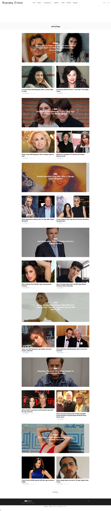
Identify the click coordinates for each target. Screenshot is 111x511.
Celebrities (56, 2)
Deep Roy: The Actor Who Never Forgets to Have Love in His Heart (55, 372)
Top (88, 500)
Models (63, 2)
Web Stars (55, 434)
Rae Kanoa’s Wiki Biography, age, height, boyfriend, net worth (55, 438)
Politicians (69, 2)
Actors (34, 2)
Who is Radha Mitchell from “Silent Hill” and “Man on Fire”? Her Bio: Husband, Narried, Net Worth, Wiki (55, 307)
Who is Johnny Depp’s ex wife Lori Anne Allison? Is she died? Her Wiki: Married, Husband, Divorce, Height (55, 47)
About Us (23, 502)
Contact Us (32, 502)
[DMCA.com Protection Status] (28, 501)
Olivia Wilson (60, 93)
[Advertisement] (55, 14)
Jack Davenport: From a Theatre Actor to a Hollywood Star (55, 242)
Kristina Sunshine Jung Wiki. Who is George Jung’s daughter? (55, 177)
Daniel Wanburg (26, 93)
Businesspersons (47, 2)
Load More (55, 492)
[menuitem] (75, 3)
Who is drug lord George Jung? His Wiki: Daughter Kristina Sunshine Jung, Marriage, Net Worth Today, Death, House (71, 415)
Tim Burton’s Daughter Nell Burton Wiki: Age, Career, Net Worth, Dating (55, 112)
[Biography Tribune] (12, 3)
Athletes (39, 2)
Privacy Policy (27, 502)
